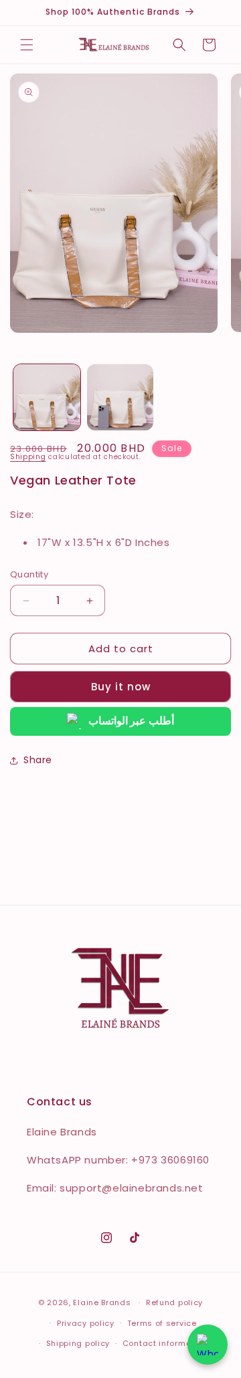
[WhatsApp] (207, 1345)
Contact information (165, 1343)
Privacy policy (85, 1323)
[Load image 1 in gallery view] (46, 397)
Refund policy (174, 1302)
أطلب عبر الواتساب (131, 720)
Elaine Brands (102, 1302)
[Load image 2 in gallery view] (120, 397)
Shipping (28, 457)
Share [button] (37, 760)
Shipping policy (78, 1343)
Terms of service (162, 1323)
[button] (27, 44)
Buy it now (121, 687)
